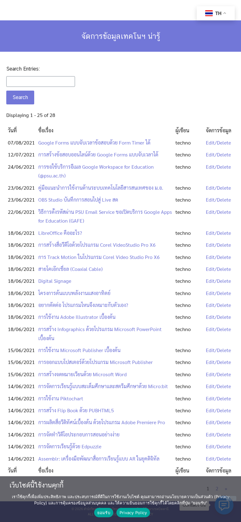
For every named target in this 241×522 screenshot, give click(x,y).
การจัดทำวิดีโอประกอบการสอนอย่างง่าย (79, 434)
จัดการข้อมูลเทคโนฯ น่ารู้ (120, 36)
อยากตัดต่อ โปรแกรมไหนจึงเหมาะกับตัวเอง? (83, 305)
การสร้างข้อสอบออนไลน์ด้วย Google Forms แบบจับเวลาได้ (98, 154)
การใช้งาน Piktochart (60, 398)
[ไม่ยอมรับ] (231, 498)
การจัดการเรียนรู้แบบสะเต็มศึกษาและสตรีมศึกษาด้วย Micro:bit (103, 386)
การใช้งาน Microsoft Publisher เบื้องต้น (79, 350)
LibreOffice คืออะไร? (60, 232)
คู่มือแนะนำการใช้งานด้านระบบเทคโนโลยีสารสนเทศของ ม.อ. (100, 187)
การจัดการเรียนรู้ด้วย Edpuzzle (69, 446)
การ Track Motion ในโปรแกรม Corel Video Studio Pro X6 (99, 257)
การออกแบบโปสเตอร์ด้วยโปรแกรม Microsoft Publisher (95, 362)
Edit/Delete (218, 142)
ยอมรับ (103, 512)
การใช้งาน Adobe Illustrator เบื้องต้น (76, 317)
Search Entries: (23, 69)
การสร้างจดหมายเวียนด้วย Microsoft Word (82, 374)
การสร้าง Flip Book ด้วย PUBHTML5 (76, 410)
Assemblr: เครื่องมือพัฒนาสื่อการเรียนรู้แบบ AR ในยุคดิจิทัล (98, 458)
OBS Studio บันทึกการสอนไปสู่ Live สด (78, 199)
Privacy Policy (133, 512)
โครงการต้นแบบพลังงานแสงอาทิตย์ (74, 293)
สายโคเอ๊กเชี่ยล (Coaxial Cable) (70, 269)
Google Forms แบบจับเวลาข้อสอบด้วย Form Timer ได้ (94, 142)
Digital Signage (54, 280)
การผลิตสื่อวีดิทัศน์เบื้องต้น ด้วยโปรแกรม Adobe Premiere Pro (101, 422)
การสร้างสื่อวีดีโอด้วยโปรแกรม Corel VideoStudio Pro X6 (97, 244)
